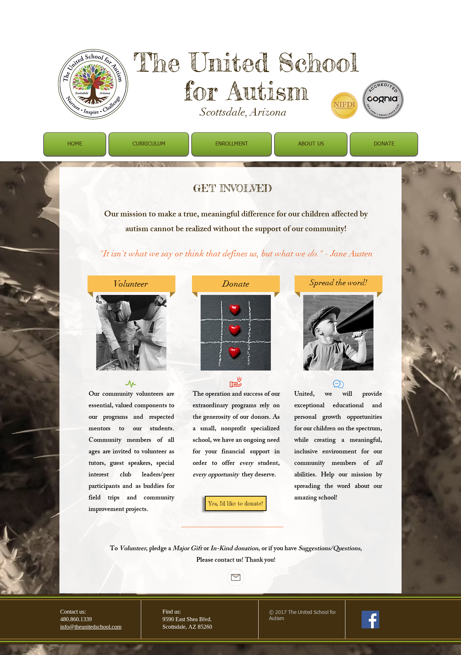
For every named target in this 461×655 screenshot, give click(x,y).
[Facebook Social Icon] (370, 619)
